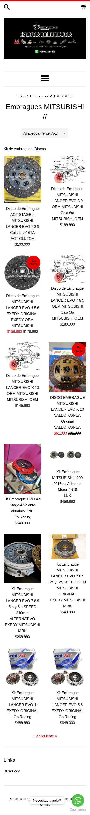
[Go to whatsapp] (78, 800)
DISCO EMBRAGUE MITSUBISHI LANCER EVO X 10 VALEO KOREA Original (67, 409)
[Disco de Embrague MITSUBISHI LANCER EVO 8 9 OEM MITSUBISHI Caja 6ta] (67, 169)
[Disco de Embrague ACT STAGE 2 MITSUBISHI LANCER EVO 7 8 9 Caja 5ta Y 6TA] (22, 179)
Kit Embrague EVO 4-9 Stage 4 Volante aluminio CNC (22, 505)
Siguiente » (48, 736)
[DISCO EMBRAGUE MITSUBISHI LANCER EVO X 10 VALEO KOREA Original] (67, 367)
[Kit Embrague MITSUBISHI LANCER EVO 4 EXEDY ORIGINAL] (22, 667)
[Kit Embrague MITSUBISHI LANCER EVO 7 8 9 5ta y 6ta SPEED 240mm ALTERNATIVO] (22, 558)
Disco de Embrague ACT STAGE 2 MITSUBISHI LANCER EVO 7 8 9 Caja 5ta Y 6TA (22, 220)
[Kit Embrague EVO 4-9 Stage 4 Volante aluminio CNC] (22, 469)
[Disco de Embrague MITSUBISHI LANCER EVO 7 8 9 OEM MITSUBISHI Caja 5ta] (67, 269)
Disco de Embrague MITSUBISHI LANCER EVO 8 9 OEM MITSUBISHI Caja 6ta (67, 201)
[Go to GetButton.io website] (78, 810)
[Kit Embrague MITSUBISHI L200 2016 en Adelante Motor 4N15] (67, 455)
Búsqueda (12, 771)
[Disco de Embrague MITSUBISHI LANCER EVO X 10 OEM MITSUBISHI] (22, 356)
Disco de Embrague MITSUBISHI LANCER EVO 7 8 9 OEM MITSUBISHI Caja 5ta (67, 300)
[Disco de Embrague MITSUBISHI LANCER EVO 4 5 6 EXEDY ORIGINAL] (22, 272)
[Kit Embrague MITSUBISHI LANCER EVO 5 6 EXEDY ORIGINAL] (67, 667)
